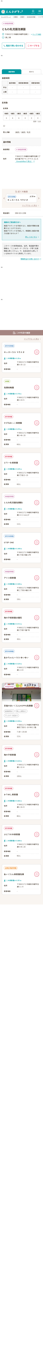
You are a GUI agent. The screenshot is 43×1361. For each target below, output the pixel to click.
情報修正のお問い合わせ (30, 259)
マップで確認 (36, 34)
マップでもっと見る (29, 205)
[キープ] (36, 352)
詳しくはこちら (31, 237)
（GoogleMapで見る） (24, 161)
